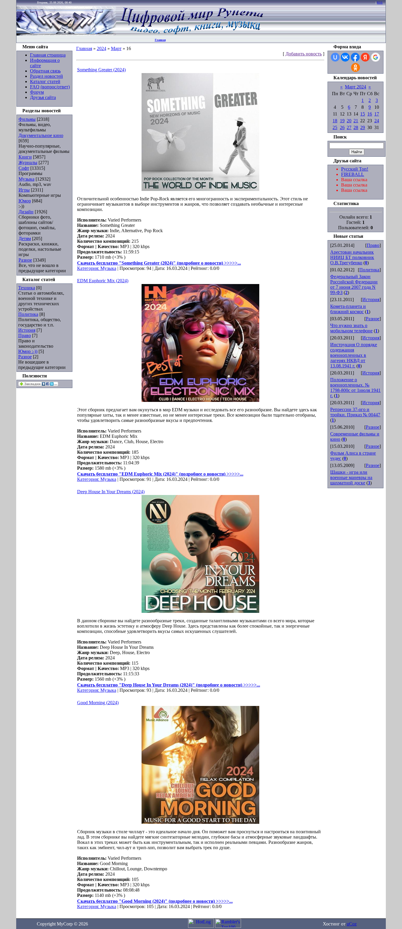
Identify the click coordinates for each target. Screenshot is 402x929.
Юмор (25, 200)
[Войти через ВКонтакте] (345, 57)
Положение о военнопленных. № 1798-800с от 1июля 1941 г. (355, 387)
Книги (25, 156)
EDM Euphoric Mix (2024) (102, 280)
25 (335, 127)
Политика (28, 314)
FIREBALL (352, 174)
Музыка (26, 178)
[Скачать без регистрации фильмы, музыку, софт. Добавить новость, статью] (66, 34)
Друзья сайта (43, 97)
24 (376, 120)
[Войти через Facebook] (355, 57)
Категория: (88, 268)
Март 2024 (355, 86)
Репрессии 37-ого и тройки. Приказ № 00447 (355, 412)
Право (24, 335)
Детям (25, 238)
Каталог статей (45, 81)
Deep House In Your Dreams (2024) (110, 491)
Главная (160, 40)
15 (362, 113)
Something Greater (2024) (101, 69)
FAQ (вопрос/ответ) (50, 86)
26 (342, 127)
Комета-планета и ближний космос (348, 309)
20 (349, 120)
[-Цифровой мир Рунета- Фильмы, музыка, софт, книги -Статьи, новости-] (191, 34)
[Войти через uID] (335, 57)
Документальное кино (41, 135)
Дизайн (26, 211)
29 (362, 127)
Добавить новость (303, 53)
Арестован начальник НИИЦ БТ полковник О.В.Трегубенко (352, 257)
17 (376, 113)
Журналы (28, 162)
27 (349, 127)
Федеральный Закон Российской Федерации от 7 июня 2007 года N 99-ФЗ (354, 284)
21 (355, 120)
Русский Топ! (354, 168)
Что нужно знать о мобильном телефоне (351, 328)
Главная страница (48, 54)
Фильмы (27, 119)
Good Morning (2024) (98, 702)
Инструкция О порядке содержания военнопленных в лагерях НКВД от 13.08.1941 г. (353, 355)
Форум (37, 92)
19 (342, 120)
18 (335, 120)
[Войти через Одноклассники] (355, 67)
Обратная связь (45, 70)
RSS (380, 2)
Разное (25, 260)
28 (355, 127)
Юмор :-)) (27, 351)
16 (369, 113)
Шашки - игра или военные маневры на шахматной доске (351, 477)
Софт (24, 168)
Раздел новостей (46, 76)
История (26, 330)
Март (116, 48)
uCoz (352, 923)
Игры (24, 189)
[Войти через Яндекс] (365, 57)
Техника (26, 287)
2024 (101, 48)
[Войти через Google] (375, 57)
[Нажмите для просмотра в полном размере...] (200, 189)
